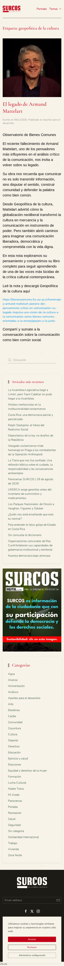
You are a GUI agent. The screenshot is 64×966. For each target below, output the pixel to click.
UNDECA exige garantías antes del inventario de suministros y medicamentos (30, 494)
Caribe (12, 716)
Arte (10, 704)
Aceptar (32, 939)
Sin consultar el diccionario (24, 535)
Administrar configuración (32, 955)
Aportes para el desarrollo (24, 698)
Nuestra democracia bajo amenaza (29, 556)
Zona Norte (15, 855)
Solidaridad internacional (23, 837)
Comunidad (15, 722)
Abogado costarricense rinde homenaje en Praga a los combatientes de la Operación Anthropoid (32, 450)
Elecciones (14, 765)
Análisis (13, 692)
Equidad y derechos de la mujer (27, 771)
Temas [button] (53, 9)
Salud (11, 819)
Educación (14, 752)
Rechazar (32, 947)
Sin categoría (16, 831)
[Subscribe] (58, 900)
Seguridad (14, 825)
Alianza (12, 680)
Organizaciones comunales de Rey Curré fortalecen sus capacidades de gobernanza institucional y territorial (30, 545)
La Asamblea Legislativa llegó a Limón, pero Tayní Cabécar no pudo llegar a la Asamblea (30, 394)
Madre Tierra (16, 789)
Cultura (12, 734)
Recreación (15, 813)
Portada (42, 9)
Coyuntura (14, 728)
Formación (14, 777)
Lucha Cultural (17, 783)
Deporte (13, 740)
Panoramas (15, 801)
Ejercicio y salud (18, 758)
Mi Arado (14, 795)
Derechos (14, 746)
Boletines (14, 710)
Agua (11, 674)
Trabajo (12, 843)
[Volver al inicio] (11, 9)
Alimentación (16, 686)
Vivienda (13, 849)
